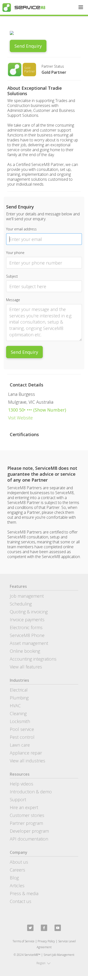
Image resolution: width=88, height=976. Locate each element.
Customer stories (27, 815)
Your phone (15, 252)
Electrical (19, 690)
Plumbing (19, 698)
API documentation (29, 839)
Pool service (22, 729)
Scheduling (21, 604)
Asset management (29, 643)
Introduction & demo (31, 792)
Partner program (26, 823)
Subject (12, 276)
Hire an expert (24, 807)
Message (13, 299)
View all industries (27, 761)
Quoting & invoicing (29, 612)
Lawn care (20, 745)
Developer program (29, 831)
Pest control (22, 737)
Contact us (20, 901)
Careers (17, 870)
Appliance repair (26, 753)
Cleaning (18, 713)
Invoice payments (27, 619)
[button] (80, 7)
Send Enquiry (28, 46)
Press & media (24, 893)
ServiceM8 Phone (27, 635)
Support (18, 799)
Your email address (21, 229)
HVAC (15, 706)
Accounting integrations (33, 659)
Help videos (21, 784)
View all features (26, 667)
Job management (27, 596)
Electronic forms (26, 627)
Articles (17, 885)
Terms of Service (23, 941)
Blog (14, 878)
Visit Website (20, 418)
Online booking (25, 651)
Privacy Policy (46, 941)
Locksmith (20, 721)
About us (19, 862)
